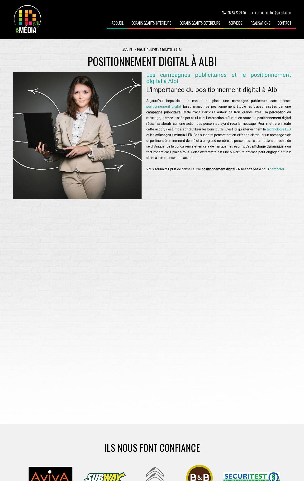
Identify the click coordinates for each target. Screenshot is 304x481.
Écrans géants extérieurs (200, 23)
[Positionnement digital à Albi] (77, 198)
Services (235, 23)
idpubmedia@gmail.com (274, 12)
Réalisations (260, 23)
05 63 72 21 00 (237, 12)
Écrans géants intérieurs (151, 23)
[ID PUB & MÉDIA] (27, 19)
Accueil (118, 23)
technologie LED (279, 129)
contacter (277, 169)
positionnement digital (163, 106)
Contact (284, 23)
